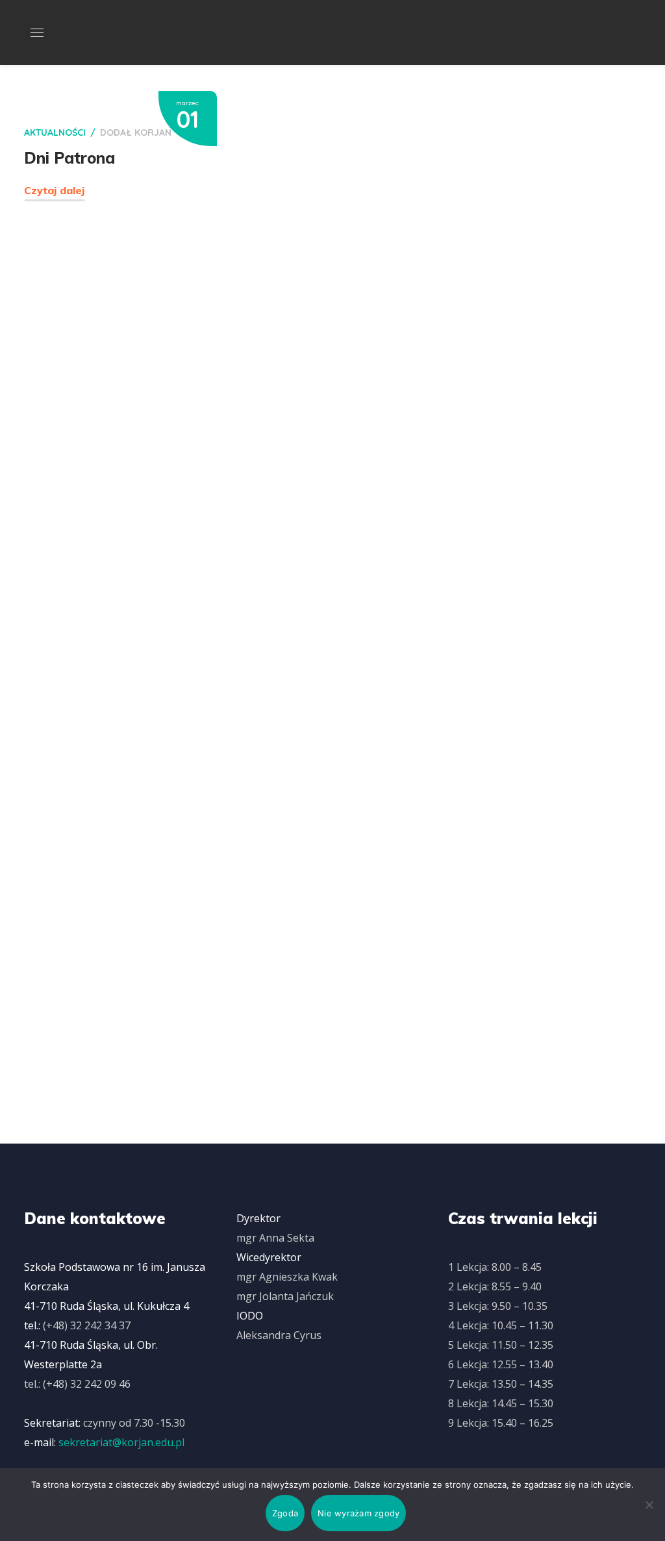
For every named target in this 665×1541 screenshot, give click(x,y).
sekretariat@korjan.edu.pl (121, 1442)
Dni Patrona (69, 158)
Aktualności (55, 132)
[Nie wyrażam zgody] (648, 1504)
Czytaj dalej (54, 190)
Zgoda (285, 1513)
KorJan (152, 132)
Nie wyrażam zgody (358, 1513)
